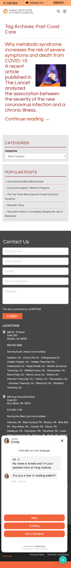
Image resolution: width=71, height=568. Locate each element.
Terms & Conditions (58, 554)
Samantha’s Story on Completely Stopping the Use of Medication (34, 214)
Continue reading (27, 118)
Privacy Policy (37, 554)
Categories (11, 150)
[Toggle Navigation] (65, 11)
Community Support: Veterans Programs (28, 187)
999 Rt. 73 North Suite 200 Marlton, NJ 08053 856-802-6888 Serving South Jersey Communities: (26, 341)
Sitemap (7, 556)
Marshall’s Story (15, 205)
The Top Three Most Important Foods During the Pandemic (31, 196)
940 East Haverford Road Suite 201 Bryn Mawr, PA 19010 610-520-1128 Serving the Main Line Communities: (26, 406)
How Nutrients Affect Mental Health (25, 181)
